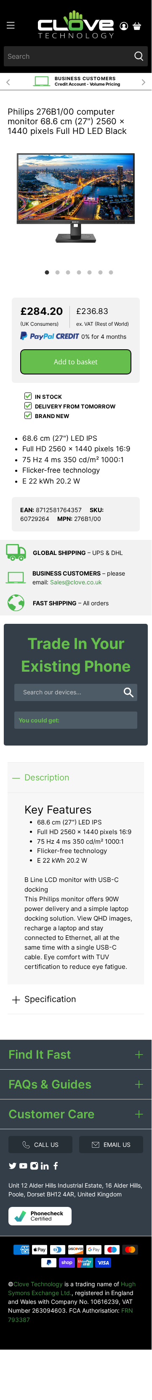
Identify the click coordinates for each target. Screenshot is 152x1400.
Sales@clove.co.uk (76, 582)
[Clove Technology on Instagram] (34, 1168)
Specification (50, 999)
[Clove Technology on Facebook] (55, 1168)
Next (143, 81)
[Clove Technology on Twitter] (12, 1168)
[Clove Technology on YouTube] (23, 1168)
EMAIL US (117, 1144)
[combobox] (67, 56)
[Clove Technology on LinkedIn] (44, 1168)
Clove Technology (38, 1283)
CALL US (46, 1144)
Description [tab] (46, 777)
